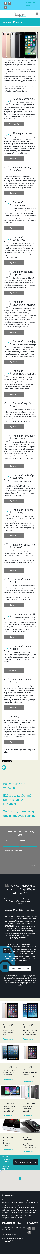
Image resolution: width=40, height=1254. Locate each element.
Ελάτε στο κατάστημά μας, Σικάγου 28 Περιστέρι (17, 800)
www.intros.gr (14, 1251)
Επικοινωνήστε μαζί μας (20, 968)
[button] (20, 1178)
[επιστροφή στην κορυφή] (4, 769)
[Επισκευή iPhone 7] (20, 45)
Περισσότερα (8, 1039)
